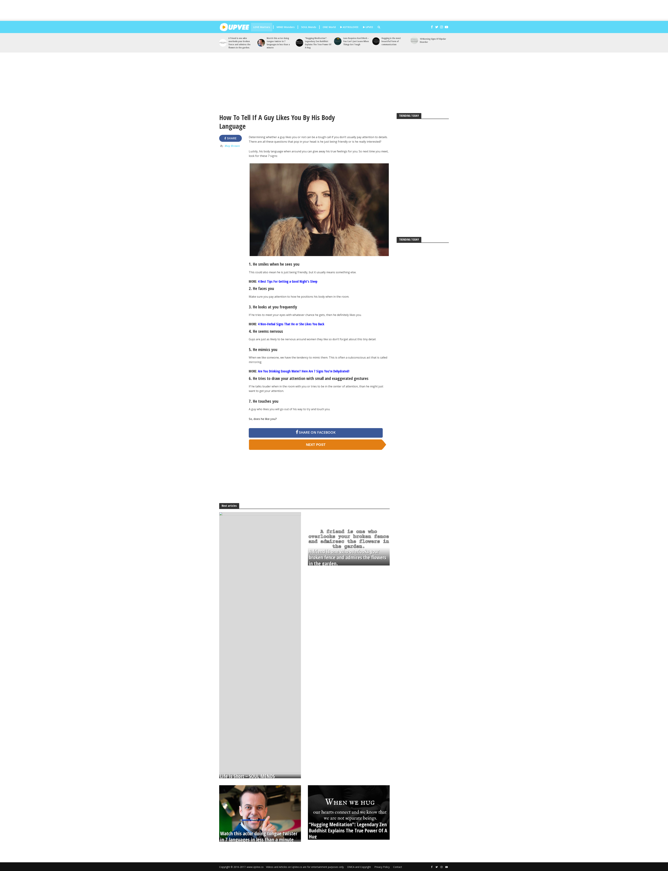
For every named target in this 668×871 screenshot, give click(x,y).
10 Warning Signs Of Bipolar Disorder (433, 40)
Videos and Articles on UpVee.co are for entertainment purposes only (305, 867)
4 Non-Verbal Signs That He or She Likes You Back (291, 324)
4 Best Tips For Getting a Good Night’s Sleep (287, 281)
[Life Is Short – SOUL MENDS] (260, 642)
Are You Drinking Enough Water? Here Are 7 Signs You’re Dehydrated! (303, 371)
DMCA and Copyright (359, 867)
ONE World (329, 27)
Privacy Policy (382, 867)
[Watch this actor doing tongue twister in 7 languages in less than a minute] (261, 42)
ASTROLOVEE (350, 27)
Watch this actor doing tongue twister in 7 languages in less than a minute (278, 43)
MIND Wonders (286, 27)
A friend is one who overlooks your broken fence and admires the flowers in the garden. (239, 43)
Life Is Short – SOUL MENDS (247, 776)
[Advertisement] (337, 10)
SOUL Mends (308, 27)
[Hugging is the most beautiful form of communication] (376, 41)
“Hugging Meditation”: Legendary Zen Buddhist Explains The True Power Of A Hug (318, 43)
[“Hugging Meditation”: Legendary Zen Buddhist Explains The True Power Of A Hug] (299, 42)
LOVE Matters (261, 27)
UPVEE (369, 27)
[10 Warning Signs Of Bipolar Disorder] (414, 40)
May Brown (232, 146)
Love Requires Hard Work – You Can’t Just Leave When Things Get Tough (356, 41)
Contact (397, 867)
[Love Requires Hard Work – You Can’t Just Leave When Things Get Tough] (337, 41)
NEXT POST (315, 445)
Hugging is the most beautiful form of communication (391, 41)
